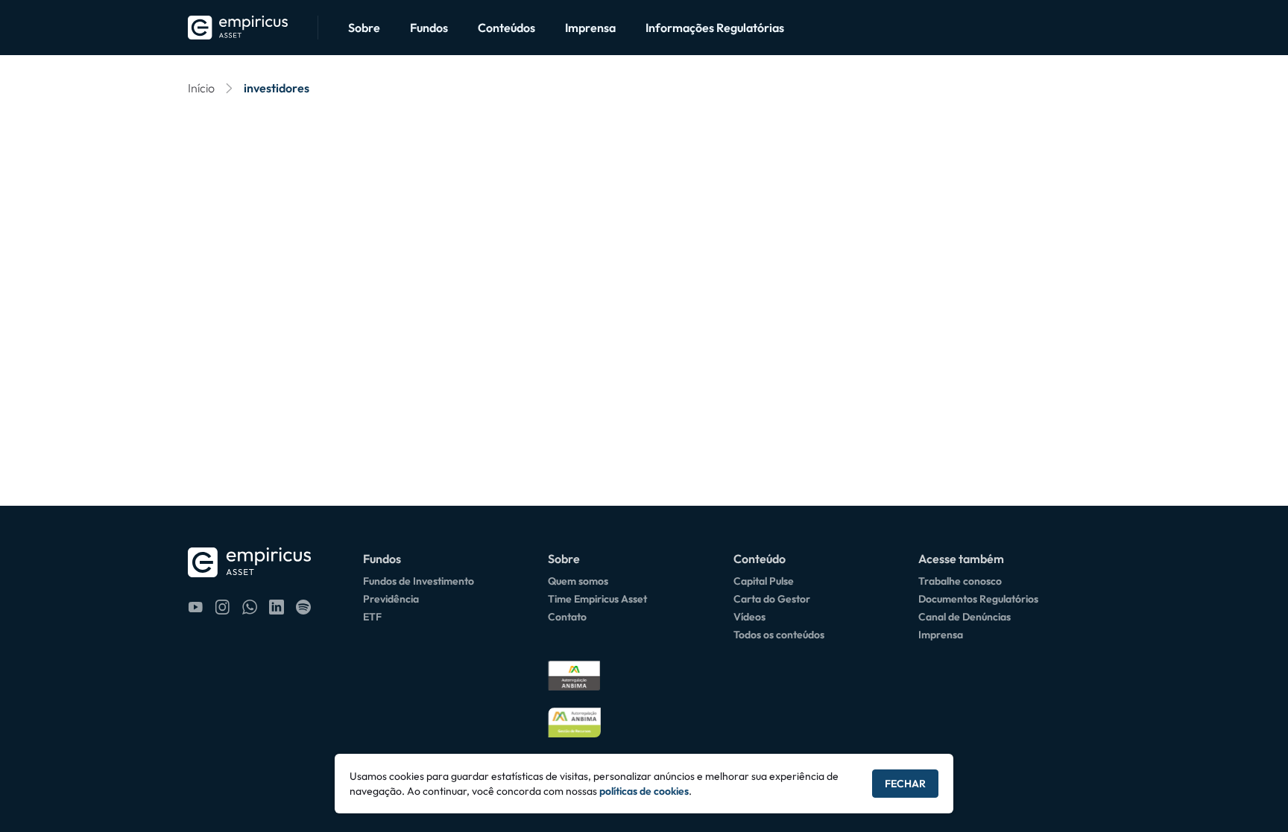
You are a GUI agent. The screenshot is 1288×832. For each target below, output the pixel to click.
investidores (276, 87)
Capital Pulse (763, 581)
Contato (567, 616)
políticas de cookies (644, 791)
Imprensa (590, 27)
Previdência (391, 599)
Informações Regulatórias (714, 27)
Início (201, 87)
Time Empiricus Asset (597, 599)
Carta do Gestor (771, 599)
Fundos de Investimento (418, 581)
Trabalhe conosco (960, 581)
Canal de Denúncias (964, 616)
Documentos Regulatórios (978, 599)
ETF (372, 616)
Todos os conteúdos (778, 634)
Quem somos (578, 581)
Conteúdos (506, 27)
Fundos (429, 27)
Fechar (905, 783)
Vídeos (749, 616)
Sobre (364, 27)
